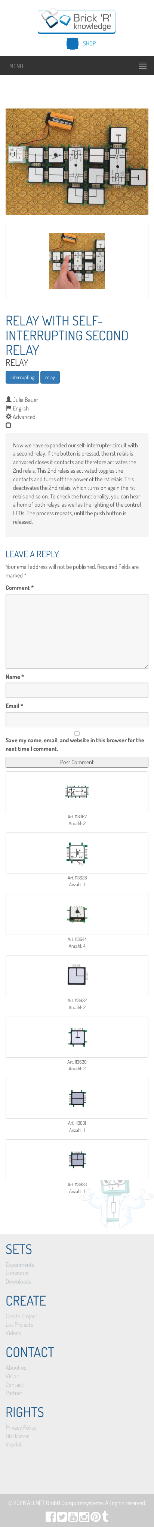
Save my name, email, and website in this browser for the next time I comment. (75, 744)
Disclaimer (17, 1436)
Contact (15, 1384)
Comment (20, 587)
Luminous (17, 1272)
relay (50, 377)
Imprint (14, 1444)
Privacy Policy (21, 1427)
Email (15, 705)
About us (16, 1367)
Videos (13, 1332)
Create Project (21, 1316)
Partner (14, 1393)
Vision (12, 1376)
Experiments (20, 1264)
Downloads (18, 1281)
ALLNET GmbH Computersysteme (65, 1502)
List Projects (19, 1324)
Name (15, 676)
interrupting (22, 377)
